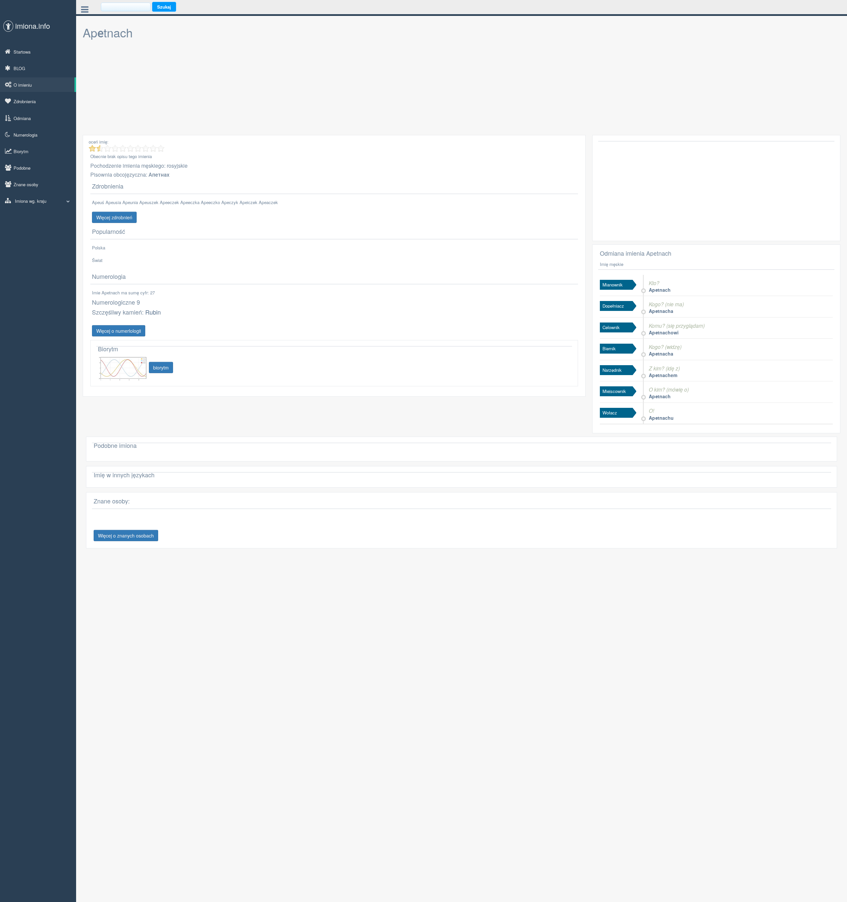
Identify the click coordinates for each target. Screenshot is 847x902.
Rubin (153, 312)
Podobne (22, 168)
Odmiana (22, 118)
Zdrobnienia (25, 101)
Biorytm (21, 151)
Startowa (22, 52)
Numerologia (25, 135)
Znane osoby (26, 184)
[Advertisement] (281, 88)
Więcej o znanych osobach (126, 535)
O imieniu (23, 85)
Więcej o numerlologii (118, 330)
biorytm (161, 367)
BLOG (19, 68)
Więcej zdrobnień (114, 217)
